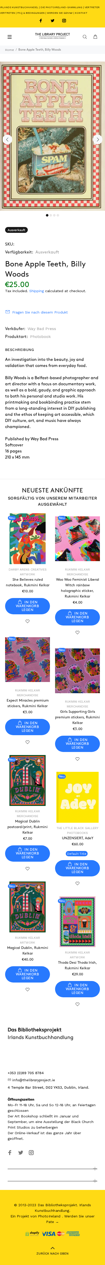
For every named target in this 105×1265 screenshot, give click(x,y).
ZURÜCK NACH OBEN (52, 1253)
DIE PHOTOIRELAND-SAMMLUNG (61, 7)
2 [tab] (50, 215)
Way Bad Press (42, 328)
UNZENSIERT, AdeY (77, 838)
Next (97, 139)
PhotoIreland (49, 1216)
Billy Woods (15, 378)
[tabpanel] (52, 136)
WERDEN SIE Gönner (60, 12)
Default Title (76, 854)
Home (9, 50)
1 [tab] (47, 215)
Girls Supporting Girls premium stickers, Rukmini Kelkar (77, 717)
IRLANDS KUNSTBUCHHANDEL (19, 7)
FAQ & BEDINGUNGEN (31, 12)
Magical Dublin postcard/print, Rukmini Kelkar (27, 827)
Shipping (36, 291)
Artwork (27, 574)
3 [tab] (54, 215)
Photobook (40, 336)
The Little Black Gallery (77, 828)
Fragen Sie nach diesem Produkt (40, 312)
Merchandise (77, 574)
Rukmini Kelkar (77, 569)
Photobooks (77, 833)
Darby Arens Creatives (28, 569)
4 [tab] (58, 215)
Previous (7, 139)
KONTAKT (81, 12)
